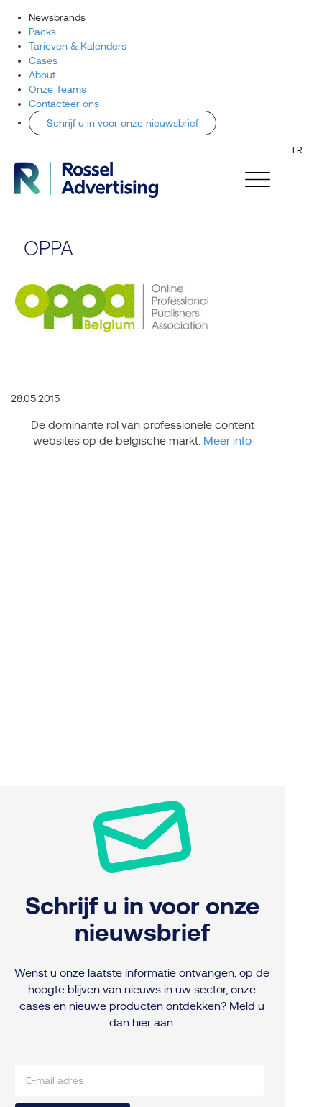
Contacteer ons (64, 103)
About (42, 75)
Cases (43, 60)
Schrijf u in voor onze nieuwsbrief (122, 123)
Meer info (227, 440)
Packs (42, 31)
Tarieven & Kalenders (77, 46)
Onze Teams (57, 89)
